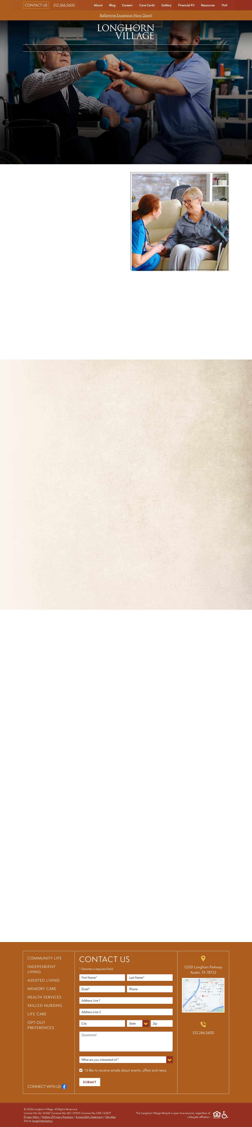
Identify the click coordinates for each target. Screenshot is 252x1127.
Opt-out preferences (40, 1025)
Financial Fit (186, 5)
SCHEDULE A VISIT (52, 353)
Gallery (166, 5)
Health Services (172, 48)
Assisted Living (111, 48)
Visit (224, 5)
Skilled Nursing (44, 1005)
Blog (112, 5)
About (98, 5)
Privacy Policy (31, 1116)
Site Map (110, 1116)
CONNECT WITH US (44, 1086)
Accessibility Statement (89, 1116)
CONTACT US (36, 5)
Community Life (39, 48)
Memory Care (142, 48)
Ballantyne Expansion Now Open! (126, 15)
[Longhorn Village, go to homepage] (126, 31)
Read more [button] (88, 931)
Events (220, 48)
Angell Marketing (42, 1120)
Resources (208, 5)
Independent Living (75, 48)
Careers (127, 5)
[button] (226, 915)
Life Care (200, 48)
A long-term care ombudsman (46, 562)
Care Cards (147, 5)
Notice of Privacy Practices (57, 1116)
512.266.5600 (64, 5)
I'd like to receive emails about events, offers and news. (125, 1070)
